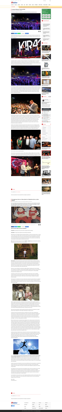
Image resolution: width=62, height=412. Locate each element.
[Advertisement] (8, 20)
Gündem (15, 10)
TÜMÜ (48, 96)
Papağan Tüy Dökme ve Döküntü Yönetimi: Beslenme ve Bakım (46, 77)
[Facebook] (11, 405)
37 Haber (18, 31)
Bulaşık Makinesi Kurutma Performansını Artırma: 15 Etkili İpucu (46, 69)
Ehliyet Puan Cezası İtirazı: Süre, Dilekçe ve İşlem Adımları (46, 85)
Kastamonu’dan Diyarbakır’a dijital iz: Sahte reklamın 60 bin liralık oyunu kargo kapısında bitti (46, 52)
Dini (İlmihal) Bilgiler (16, 201)
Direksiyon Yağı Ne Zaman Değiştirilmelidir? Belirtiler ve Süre (46, 60)
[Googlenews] (14, 405)
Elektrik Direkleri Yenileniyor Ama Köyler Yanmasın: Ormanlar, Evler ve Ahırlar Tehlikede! (46, 148)
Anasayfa (13, 10)
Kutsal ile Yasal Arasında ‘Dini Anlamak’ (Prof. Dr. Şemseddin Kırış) (46, 102)
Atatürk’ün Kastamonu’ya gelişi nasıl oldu (46, 176)
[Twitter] (12, 405)
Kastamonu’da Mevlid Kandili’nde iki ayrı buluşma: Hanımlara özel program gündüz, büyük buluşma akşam (46, 193)
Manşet (15, 31)
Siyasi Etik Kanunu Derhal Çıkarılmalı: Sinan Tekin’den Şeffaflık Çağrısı (45, 94)
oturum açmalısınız (18, 395)
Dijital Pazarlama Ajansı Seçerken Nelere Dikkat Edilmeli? (46, 184)
